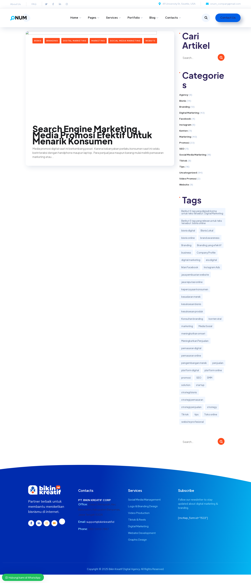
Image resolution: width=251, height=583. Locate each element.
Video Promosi (187, 178)
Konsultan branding (192, 318)
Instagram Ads (212, 267)
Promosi (184, 142)
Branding (52, 40)
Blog (152, 18)
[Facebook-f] (31, 523)
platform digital (190, 370)
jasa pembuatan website (195, 274)
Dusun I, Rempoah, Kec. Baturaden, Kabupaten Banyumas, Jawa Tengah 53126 (99, 509)
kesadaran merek (191, 296)
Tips (182, 166)
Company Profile (206, 252)
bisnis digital (188, 230)
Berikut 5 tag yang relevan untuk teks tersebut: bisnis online (201, 222)
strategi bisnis (189, 392)
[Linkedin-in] (39, 523)
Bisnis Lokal (207, 230)
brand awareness (209, 237)
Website (150, 40)
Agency (183, 94)
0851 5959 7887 (98, 529)
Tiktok (183, 160)
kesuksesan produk (192, 311)
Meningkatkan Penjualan (194, 340)
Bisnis (37, 40)
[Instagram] (47, 523)
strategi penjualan (191, 407)
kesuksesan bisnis (191, 304)
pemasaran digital (191, 348)
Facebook (185, 118)
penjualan (217, 362)
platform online (213, 370)
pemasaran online (191, 355)
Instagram (185, 124)
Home (74, 18)
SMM (209, 377)
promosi (186, 377)
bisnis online (188, 237)
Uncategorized (188, 172)
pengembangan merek (194, 362)
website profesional (192, 421)
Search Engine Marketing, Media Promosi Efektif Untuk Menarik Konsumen (92, 135)
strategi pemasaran (192, 399)
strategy (212, 407)
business (186, 252)
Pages (92, 18)
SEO (181, 148)
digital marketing (190, 259)
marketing (187, 326)
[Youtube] (54, 523)
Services (112, 18)
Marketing (98, 40)
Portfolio (134, 18)
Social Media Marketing (125, 40)
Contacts (171, 18)
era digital (211, 259)
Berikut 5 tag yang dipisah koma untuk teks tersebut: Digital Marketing (202, 212)
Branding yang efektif (209, 245)
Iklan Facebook (189, 267)
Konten (183, 130)
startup (200, 384)
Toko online (210, 414)
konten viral (215, 318)
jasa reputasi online (192, 281)
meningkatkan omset (193, 333)
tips (196, 414)
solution (185, 384)
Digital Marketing (74, 40)
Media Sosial (205, 326)
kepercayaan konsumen (194, 289)
